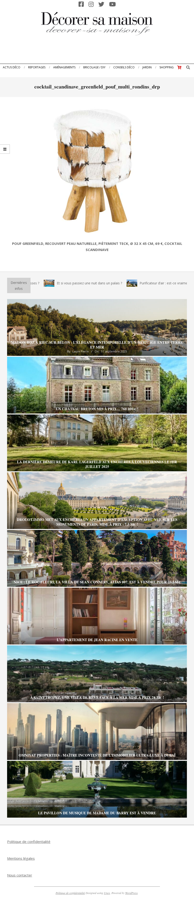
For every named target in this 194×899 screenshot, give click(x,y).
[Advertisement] (97, 51)
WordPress (131, 893)
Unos (107, 893)
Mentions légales (21, 858)
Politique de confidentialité (28, 841)
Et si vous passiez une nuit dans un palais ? (56, 283)
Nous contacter (19, 875)
